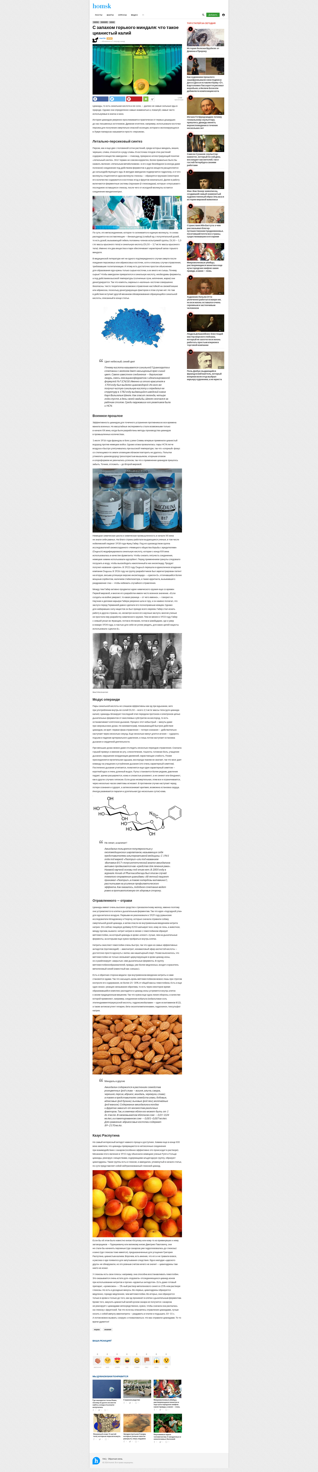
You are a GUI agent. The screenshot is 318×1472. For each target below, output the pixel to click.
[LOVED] (117, 1360)
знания (107, 1329)
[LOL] (127, 1360)
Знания (104, 22)
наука (97, 1329)
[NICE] (107, 1360)
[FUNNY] (136, 1360)
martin (102, 38)
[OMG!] (156, 1360)
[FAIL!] (146, 1360)
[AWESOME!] (97, 1360)
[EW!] (166, 1360)
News (112, 22)
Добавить (213, 15)
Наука (96, 22)
